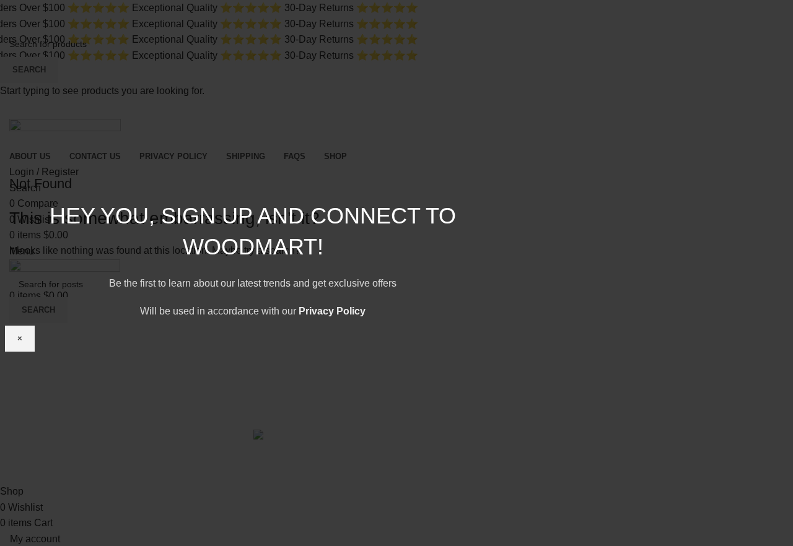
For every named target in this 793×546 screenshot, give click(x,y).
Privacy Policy (332, 311)
